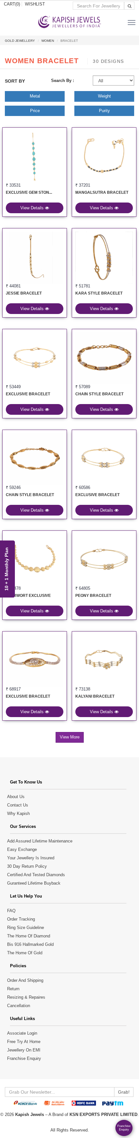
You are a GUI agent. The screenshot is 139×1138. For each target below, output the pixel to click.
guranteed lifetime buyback (33, 883)
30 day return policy (27, 866)
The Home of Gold (24, 952)
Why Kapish (18, 813)
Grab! (124, 1092)
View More (70, 737)
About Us (16, 796)
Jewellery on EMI (23, 1050)
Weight (104, 96)
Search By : (62, 80)
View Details (32, 207)
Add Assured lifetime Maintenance (39, 841)
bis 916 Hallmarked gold (30, 944)
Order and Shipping (25, 980)
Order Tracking (21, 919)
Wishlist (35, 4)
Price (35, 110)
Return (13, 988)
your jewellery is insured (30, 857)
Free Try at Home (23, 1041)
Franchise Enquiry (24, 1058)
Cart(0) (12, 4)
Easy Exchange (22, 849)
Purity (104, 110)
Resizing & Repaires (26, 997)
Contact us (17, 805)
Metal (35, 96)
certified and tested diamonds (36, 874)
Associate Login (22, 1033)
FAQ (11, 910)
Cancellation (18, 1005)
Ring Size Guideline (25, 927)
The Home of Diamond (28, 936)
